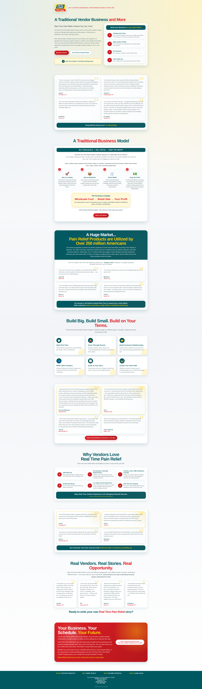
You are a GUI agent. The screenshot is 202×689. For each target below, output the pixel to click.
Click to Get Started (101, 215)
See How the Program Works (80, 52)
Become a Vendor (61, 52)
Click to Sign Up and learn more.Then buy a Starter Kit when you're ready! (130, 642)
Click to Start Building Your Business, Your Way (101, 437)
